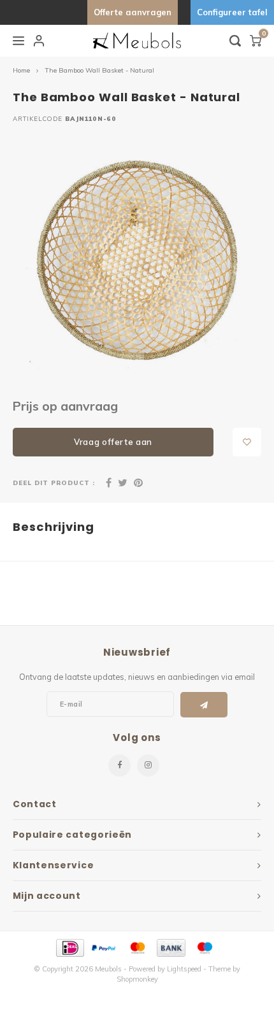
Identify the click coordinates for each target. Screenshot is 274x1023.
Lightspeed (184, 968)
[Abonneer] (204, 704)
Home (21, 70)
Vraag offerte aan (113, 442)
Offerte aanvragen (132, 12)
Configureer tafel (232, 12)
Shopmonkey (137, 979)
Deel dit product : (54, 482)
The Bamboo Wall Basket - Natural (99, 70)
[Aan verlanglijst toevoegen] (247, 442)
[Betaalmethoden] (69, 947)
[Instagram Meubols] (148, 765)
